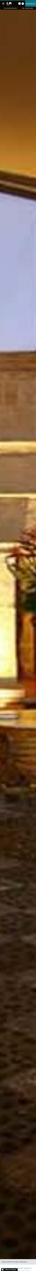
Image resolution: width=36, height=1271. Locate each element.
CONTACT (31, 4)
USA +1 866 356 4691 (27, 8)
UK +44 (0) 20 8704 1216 (10, 8)
